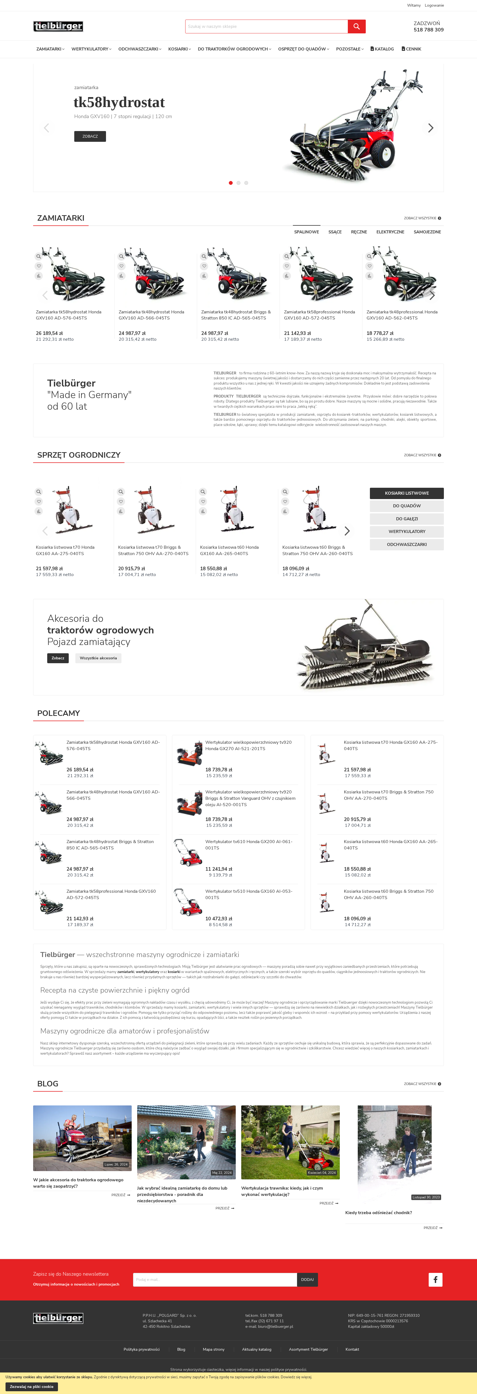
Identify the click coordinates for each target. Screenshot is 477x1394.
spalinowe (306, 232)
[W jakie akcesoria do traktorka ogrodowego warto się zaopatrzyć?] (82, 1169)
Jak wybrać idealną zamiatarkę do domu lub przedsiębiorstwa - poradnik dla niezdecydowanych (182, 1194)
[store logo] (58, 26)
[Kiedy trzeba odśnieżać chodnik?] (394, 1202)
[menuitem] (50, 49)
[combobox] (275, 26)
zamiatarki (125, 971)
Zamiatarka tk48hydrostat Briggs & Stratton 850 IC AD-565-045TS (236, 315)
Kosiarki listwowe (407, 493)
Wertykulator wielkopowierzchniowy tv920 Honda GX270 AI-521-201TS (248, 745)
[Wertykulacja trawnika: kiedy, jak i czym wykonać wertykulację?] (290, 1178)
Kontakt (352, 1349)
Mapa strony (213, 1349)
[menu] (229, 49)
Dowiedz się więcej (296, 1377)
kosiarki (174, 971)
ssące (335, 232)
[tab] (231, 183)
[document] (238, 1383)
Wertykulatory (407, 531)
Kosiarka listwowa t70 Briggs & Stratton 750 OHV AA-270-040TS (153, 550)
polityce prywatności (288, 1369)
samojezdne (427, 232)
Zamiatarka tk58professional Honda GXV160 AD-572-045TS (319, 315)
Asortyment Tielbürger (308, 1349)
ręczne (359, 232)
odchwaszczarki (407, 544)
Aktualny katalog (256, 1349)
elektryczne (390, 232)
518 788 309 (429, 29)
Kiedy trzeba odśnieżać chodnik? (378, 1213)
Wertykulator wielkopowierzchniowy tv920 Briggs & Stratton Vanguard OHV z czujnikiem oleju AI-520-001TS (250, 798)
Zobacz (90, 136)
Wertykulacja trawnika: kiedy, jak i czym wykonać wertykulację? (282, 1191)
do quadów (407, 506)
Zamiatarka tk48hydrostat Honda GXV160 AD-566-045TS (151, 315)
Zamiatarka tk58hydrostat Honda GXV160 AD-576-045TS (68, 315)
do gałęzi (407, 519)
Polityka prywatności (142, 1349)
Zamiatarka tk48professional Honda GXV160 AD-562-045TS (402, 315)
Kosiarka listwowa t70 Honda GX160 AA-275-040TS (65, 550)
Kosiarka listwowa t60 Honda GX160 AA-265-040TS (229, 550)
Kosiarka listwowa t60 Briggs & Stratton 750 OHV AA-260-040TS (317, 550)
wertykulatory (147, 971)
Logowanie (434, 5)
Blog (181, 1349)
